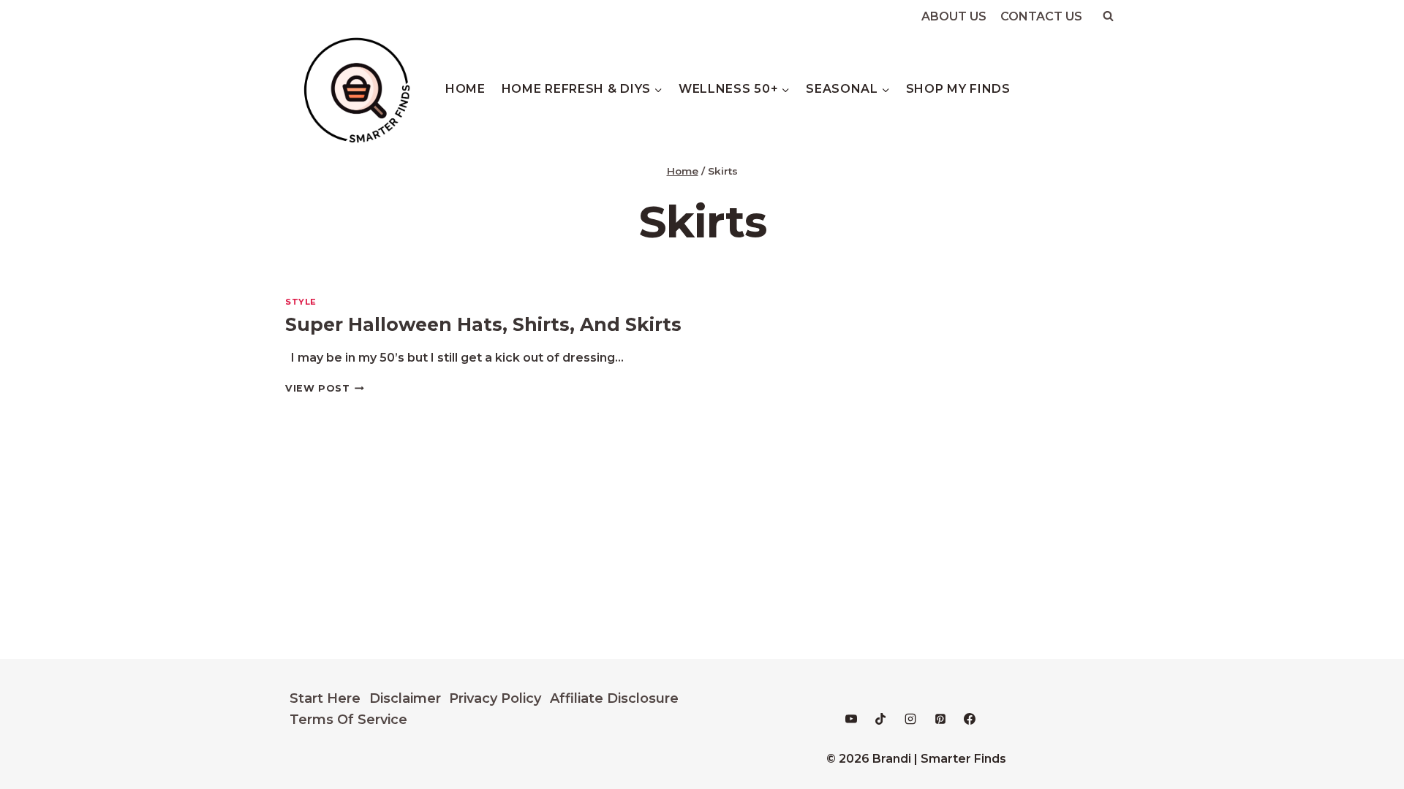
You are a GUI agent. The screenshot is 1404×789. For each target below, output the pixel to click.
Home (465, 89)
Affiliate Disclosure (614, 698)
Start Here (325, 698)
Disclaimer (405, 698)
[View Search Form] (1108, 16)
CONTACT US (1041, 16)
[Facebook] (969, 719)
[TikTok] (880, 719)
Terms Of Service (348, 720)
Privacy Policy (495, 698)
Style (301, 302)
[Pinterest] (940, 719)
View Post (324, 388)
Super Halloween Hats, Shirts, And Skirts (483, 324)
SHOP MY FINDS (958, 89)
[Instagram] (910, 719)
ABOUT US (953, 16)
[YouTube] (851, 719)
